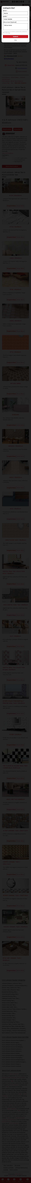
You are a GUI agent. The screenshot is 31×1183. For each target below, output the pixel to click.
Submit (15, 37)
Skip (15, 40)
